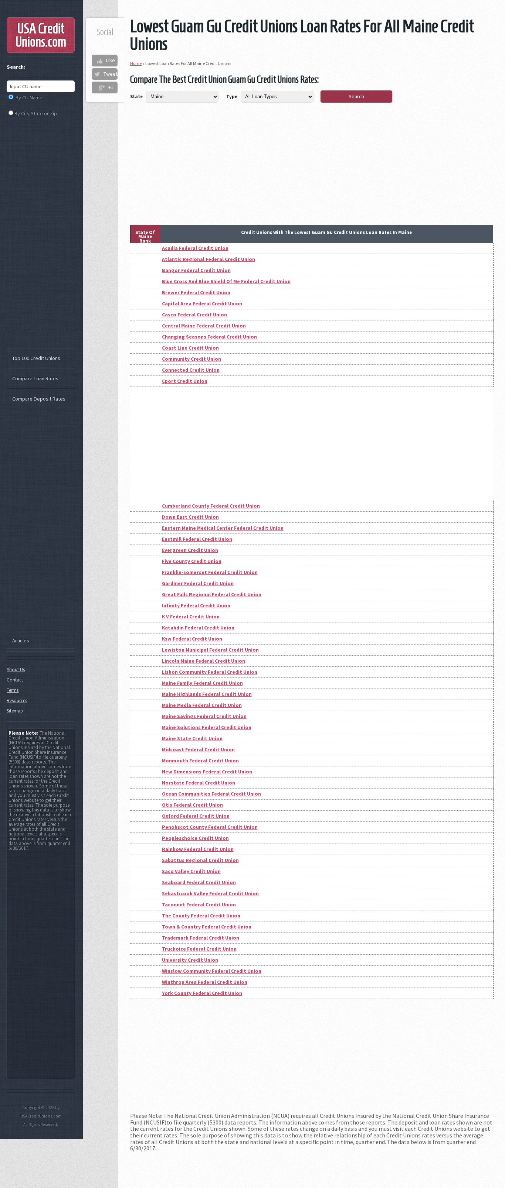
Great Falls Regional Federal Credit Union (211, 594)
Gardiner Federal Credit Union (198, 583)
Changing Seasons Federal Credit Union (209, 337)
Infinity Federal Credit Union (196, 605)
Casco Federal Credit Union (194, 315)
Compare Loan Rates (35, 378)
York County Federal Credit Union (202, 993)
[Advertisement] (311, 173)
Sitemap (15, 711)
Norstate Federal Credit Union (198, 783)
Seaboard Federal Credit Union (199, 882)
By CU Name (29, 97)
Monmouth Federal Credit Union (200, 761)
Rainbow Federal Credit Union (198, 849)
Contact (15, 680)
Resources (17, 700)
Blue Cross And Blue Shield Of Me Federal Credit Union (226, 281)
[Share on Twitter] (97, 74)
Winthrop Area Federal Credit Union (204, 982)
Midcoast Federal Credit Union (198, 749)
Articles (20, 640)
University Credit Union (190, 960)
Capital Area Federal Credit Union (202, 304)
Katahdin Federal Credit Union (198, 628)
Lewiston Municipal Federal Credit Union (210, 650)
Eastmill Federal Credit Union (197, 539)
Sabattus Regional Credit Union (200, 860)
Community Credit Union (191, 359)
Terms (12, 690)
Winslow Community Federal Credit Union (211, 971)
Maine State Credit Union (192, 738)
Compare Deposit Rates (38, 398)
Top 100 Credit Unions (36, 358)
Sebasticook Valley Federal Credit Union (210, 893)
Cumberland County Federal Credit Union (211, 506)
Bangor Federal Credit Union (196, 270)
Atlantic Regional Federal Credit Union (208, 259)
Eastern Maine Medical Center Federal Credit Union (223, 528)
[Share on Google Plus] (101, 87)
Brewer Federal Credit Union (196, 292)
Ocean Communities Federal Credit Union (211, 794)
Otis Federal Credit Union (192, 805)
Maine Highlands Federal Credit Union (207, 694)
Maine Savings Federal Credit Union (204, 716)
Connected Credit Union (191, 370)
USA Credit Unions (41, 35)
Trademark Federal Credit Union (200, 938)
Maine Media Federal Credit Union (202, 705)
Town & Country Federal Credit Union (206, 927)
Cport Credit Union (184, 381)
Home (136, 63)
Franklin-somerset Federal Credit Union (210, 572)
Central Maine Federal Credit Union (204, 326)
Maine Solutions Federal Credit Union (206, 727)
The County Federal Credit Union (201, 916)
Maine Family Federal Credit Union (202, 683)
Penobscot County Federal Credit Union (210, 827)
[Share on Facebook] (99, 60)
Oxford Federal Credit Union (196, 816)
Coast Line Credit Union (190, 348)
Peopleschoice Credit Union (195, 838)
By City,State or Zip (35, 113)
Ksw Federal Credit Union (192, 639)
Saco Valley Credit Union (191, 871)
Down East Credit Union (190, 517)
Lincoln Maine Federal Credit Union (203, 661)
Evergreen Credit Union (190, 550)
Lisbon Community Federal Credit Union (209, 672)
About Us (16, 669)
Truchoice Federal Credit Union (199, 949)
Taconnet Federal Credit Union (199, 905)
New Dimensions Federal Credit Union (207, 772)
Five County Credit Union (191, 561)
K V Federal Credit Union (191, 617)
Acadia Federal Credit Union (195, 248)
